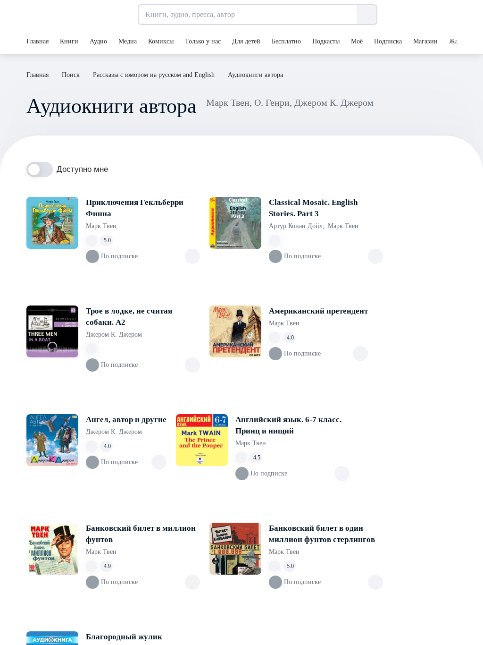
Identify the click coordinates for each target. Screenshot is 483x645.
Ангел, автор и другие (126, 419)
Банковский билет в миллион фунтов (141, 534)
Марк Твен (101, 225)
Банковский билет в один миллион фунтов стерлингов (322, 534)
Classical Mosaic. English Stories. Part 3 (313, 208)
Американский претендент (318, 310)
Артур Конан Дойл (297, 225)
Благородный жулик (124, 636)
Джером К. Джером (114, 334)
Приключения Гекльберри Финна (134, 208)
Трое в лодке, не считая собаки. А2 (129, 316)
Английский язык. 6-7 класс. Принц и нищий (288, 425)
